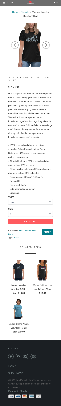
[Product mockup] (30, 45)
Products (25, 11)
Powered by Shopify (17, 391)
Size (10, 208)
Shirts (16, 237)
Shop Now (15, 373)
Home (12, 366)
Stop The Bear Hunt (27, 230)
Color (11, 196)
